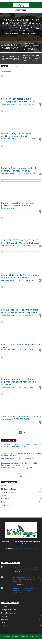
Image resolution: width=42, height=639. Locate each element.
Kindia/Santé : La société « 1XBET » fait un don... (20, 345)
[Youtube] (25, 553)
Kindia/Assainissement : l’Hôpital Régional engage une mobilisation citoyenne (18, 382)
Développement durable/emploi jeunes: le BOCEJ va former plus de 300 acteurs (20, 464)
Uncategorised (5, 505)
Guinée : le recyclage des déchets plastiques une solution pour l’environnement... (17, 206)
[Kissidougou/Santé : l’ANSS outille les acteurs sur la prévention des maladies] (10, 61)
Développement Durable (8, 489)
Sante (17, 66)
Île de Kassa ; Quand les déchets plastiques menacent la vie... (17, 134)
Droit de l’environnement (8, 492)
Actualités (20, 10)
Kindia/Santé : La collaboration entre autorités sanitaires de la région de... (19, 311)
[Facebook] (17, 553)
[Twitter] (21, 553)
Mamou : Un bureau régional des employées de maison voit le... (25, 589)
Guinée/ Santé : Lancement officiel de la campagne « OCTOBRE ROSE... (21, 418)
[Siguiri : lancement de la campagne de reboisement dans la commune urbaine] (6, 570)
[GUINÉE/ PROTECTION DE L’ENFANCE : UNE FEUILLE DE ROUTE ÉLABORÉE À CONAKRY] (21, 227)
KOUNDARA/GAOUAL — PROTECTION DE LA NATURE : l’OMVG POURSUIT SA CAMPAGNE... (27, 579)
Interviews (4, 495)
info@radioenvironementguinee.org (26, 548)
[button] (38, 5)
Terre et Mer (5, 499)
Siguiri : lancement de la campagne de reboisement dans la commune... (26, 568)
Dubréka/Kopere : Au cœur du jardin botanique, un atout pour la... (19, 169)
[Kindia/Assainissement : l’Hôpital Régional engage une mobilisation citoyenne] (21, 366)
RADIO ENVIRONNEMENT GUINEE (15, 33)
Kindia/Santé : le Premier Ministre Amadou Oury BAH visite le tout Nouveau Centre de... (21, 445)
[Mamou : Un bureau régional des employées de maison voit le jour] (6, 591)
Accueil (11, 66)
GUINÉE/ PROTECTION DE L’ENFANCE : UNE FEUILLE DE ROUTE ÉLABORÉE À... (20, 241)
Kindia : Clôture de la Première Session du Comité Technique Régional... (20, 276)
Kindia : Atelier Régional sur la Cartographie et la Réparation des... (19, 100)
